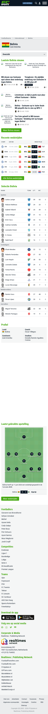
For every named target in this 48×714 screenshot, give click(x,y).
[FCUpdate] (5, 3)
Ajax (3, 578)
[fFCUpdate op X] (11, 627)
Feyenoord (5, 581)
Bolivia (30, 38)
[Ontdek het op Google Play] (25, 617)
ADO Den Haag (7, 600)
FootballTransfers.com (10, 661)
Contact (24, 699)
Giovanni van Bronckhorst (11, 513)
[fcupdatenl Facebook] (2, 627)
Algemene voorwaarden (11, 702)
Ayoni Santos (6, 535)
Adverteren (15, 699)
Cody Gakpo (6, 526)
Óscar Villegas (30, 332)
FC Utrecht (5, 594)
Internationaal (19, 38)
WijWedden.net (7, 680)
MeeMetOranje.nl (8, 690)
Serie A (4, 563)
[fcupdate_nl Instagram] (6, 627)
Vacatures (33, 699)
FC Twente (5, 587)
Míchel (3, 519)
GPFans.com (6, 670)
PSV (3, 584)
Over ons (6, 699)
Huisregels (25, 702)
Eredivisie (5, 550)
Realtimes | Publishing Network (24, 711)
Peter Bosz (5, 529)
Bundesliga (5, 556)
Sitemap (24, 705)
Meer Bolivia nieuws (11, 130)
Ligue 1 (4, 553)
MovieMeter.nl (6, 673)
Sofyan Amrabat (7, 516)
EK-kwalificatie (7, 566)
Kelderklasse (6, 683)
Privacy (41, 699)
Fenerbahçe (5, 607)
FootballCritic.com (8, 664)
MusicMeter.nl (6, 677)
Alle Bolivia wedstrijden (12, 178)
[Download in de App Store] (8, 617)
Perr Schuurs (6, 532)
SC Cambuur (6, 597)
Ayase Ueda (5, 522)
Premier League (7, 569)
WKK (6, 152)
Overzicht (6, 54)
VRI (5, 147)
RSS (42, 702)
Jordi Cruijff (5, 542)
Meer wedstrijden (10, 498)
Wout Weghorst (7, 538)
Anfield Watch (6, 686)
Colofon (33, 702)
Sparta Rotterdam (8, 603)
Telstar (4, 591)
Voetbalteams (6, 38)
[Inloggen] (39, 3)
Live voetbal (27, 3)
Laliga (3, 560)
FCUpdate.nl (6, 667)
